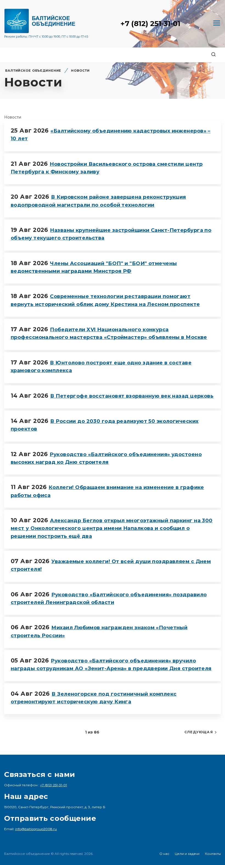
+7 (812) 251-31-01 (150, 23)
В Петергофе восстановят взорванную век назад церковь (131, 396)
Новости (80, 70)
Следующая (198, 732)
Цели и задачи (187, 854)
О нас (164, 854)
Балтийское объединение (33, 70)
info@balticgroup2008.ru (36, 829)
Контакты (213, 854)
